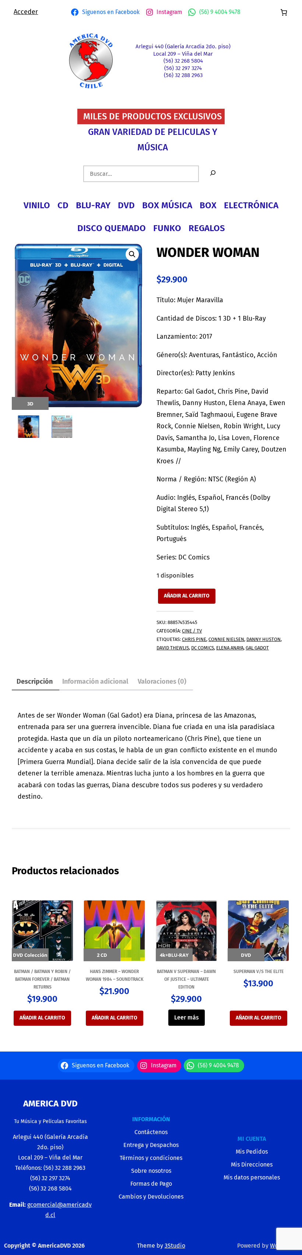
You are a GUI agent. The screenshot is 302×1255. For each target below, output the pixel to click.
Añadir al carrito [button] (42, 1018)
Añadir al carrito (187, 596)
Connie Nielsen (226, 639)
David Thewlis (173, 648)
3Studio (175, 1245)
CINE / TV (192, 631)
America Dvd (50, 1103)
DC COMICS (202, 648)
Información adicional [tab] (95, 681)
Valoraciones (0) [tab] (162, 681)
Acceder (26, 12)
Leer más (186, 1017)
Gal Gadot (257, 648)
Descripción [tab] (35, 681)
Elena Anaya (229, 648)
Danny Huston (263, 639)
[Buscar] (213, 173)
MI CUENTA (252, 1138)
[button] (132, 254)
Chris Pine (194, 639)
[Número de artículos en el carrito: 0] (283, 12)
